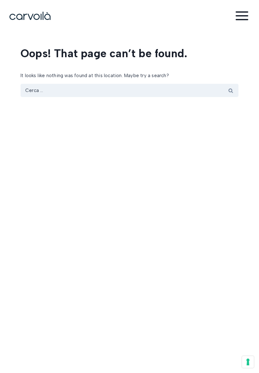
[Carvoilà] (30, 16)
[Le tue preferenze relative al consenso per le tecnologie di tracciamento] (248, 362)
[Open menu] (242, 16)
